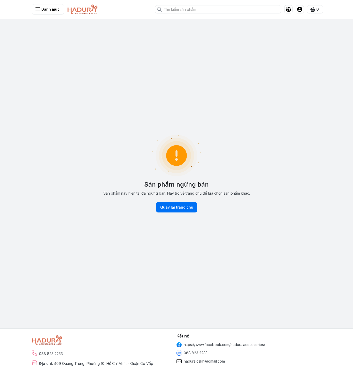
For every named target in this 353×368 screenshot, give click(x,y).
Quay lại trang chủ (176, 207)
